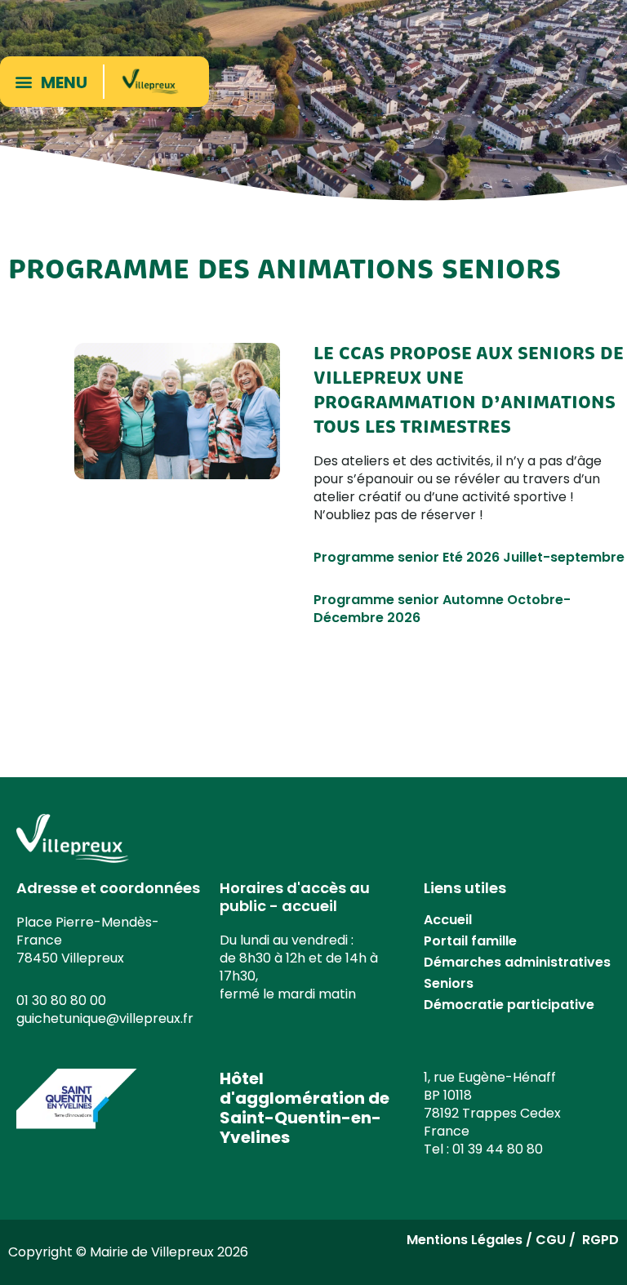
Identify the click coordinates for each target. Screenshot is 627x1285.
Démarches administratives (517, 962)
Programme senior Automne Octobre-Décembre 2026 (442, 608)
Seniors (449, 983)
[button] (55, 81)
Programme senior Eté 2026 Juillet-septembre (469, 557)
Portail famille (470, 941)
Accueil (448, 919)
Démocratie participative (509, 1004)
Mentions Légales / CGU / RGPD (513, 1239)
